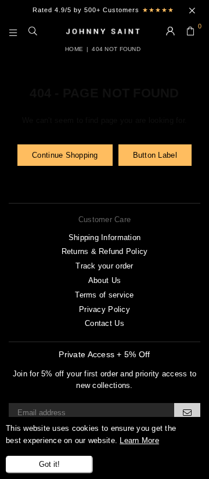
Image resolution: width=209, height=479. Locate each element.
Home (74, 49)
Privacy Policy (104, 309)
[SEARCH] (33, 32)
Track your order (104, 266)
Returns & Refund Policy (105, 251)
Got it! (49, 464)
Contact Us (104, 323)
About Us (104, 280)
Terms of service (104, 295)
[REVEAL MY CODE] (187, 412)
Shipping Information (104, 237)
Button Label (155, 155)
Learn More (139, 440)
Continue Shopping (65, 155)
